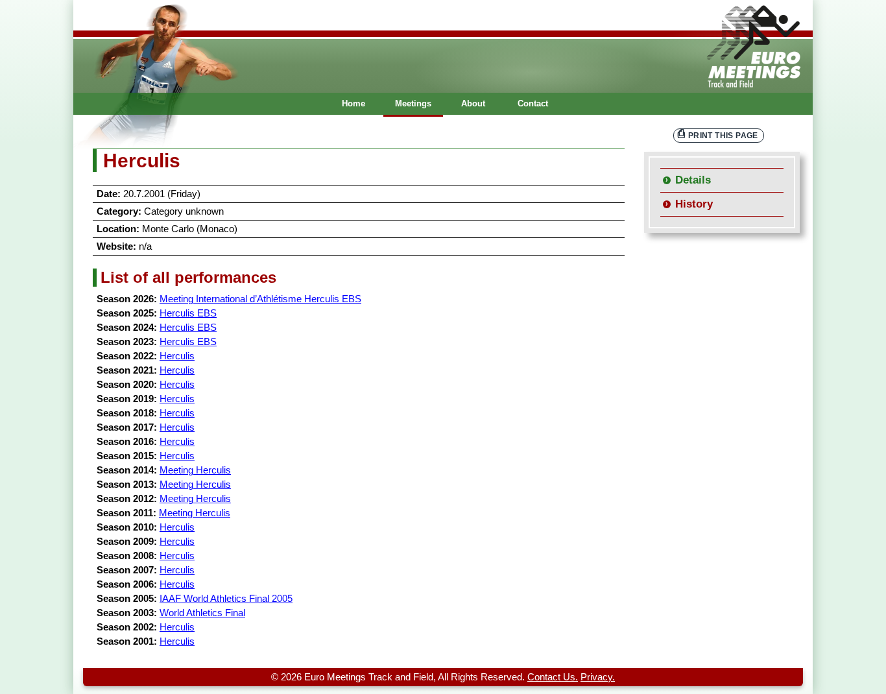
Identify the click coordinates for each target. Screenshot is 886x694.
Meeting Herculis (195, 470)
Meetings (413, 103)
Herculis (177, 356)
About (473, 103)
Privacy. (598, 677)
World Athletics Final (202, 613)
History (694, 204)
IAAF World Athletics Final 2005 (226, 598)
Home (353, 103)
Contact (533, 103)
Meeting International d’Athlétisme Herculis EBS (260, 299)
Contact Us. (552, 677)
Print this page (723, 135)
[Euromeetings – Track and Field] (443, 46)
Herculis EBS (188, 313)
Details (693, 180)
